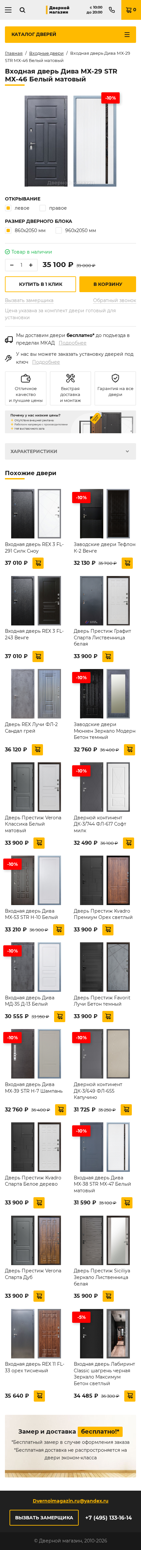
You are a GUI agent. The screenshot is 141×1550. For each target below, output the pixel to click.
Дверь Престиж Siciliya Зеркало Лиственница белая (102, 1277)
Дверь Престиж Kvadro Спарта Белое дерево (33, 1181)
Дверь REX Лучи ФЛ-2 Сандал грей (31, 727)
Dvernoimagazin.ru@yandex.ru (71, 1501)
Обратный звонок (114, 300)
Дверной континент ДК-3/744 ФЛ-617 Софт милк (100, 824)
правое (58, 208)
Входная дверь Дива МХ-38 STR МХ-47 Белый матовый (102, 1184)
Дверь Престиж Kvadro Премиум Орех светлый (103, 914)
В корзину (107, 284)
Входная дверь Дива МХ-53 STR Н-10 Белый (31, 914)
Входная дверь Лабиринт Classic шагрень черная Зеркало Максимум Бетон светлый (104, 1373)
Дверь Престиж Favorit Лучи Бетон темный (102, 1001)
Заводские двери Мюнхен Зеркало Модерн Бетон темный (104, 730)
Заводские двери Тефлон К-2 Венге (104, 547)
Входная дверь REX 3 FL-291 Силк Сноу (34, 547)
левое (22, 208)
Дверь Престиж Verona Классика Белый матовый (33, 824)
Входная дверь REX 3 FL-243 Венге (34, 634)
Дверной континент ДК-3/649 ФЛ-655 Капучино (98, 1090)
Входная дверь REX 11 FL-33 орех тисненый (34, 1367)
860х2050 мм (30, 230)
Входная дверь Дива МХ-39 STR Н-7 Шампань (34, 1087)
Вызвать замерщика (29, 300)
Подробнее (73, 343)
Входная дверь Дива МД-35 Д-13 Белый (29, 1001)
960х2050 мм (80, 230)
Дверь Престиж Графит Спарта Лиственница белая (102, 637)
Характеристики (33, 451)
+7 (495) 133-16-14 (108, 1518)
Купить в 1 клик (40, 284)
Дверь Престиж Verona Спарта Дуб (33, 1274)
